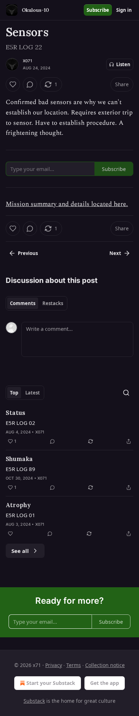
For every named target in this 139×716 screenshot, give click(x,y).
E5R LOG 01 (20, 515)
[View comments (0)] (30, 84)
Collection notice (105, 665)
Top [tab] (14, 392)
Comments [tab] (22, 303)
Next (115, 253)
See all (20, 550)
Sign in (124, 10)
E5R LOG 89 (20, 468)
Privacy (53, 665)
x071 (27, 60)
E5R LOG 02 (20, 422)
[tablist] (36, 303)
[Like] (13, 84)
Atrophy (18, 505)
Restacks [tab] (52, 303)
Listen (123, 64)
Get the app (104, 683)
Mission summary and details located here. (67, 204)
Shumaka (19, 459)
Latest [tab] (32, 392)
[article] (69, 427)
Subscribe (98, 10)
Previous (28, 253)
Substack (34, 700)
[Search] (126, 393)
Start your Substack (50, 683)
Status (15, 413)
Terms (73, 665)
